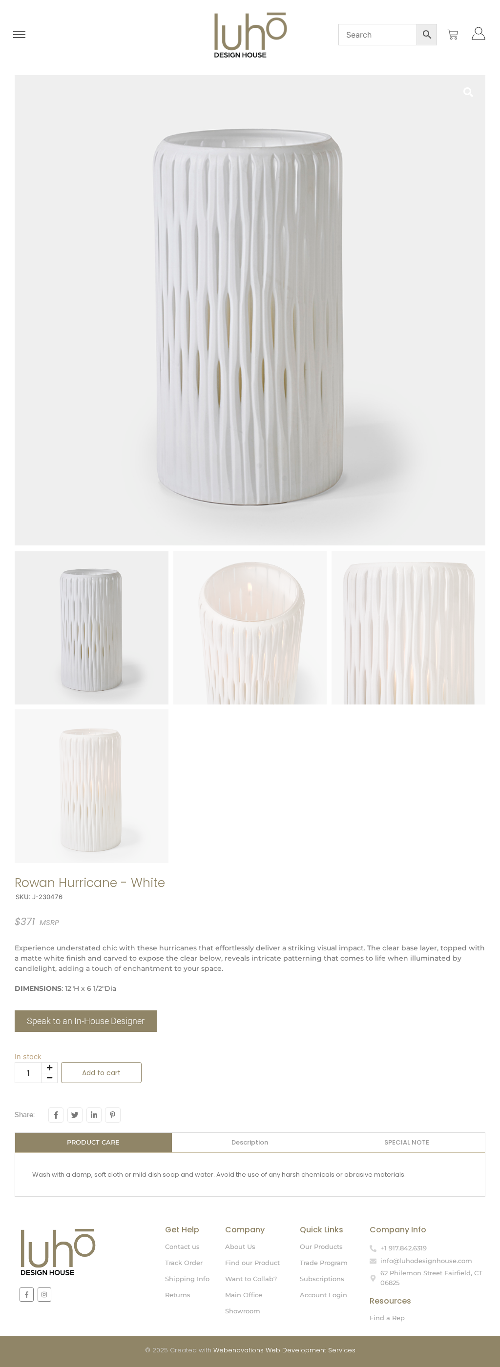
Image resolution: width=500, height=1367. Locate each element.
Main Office (243, 1295)
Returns (177, 1295)
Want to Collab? (251, 1279)
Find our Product (252, 1262)
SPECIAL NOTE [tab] (406, 1142)
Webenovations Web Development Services (284, 1350)
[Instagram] (45, 1294)
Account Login (323, 1295)
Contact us (182, 1246)
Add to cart (101, 1073)
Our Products (321, 1246)
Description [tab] (249, 1142)
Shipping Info (187, 1279)
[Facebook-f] (27, 1294)
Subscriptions (322, 1279)
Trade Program (324, 1262)
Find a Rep (387, 1318)
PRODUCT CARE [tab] (93, 1142)
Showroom (242, 1311)
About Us (240, 1246)
